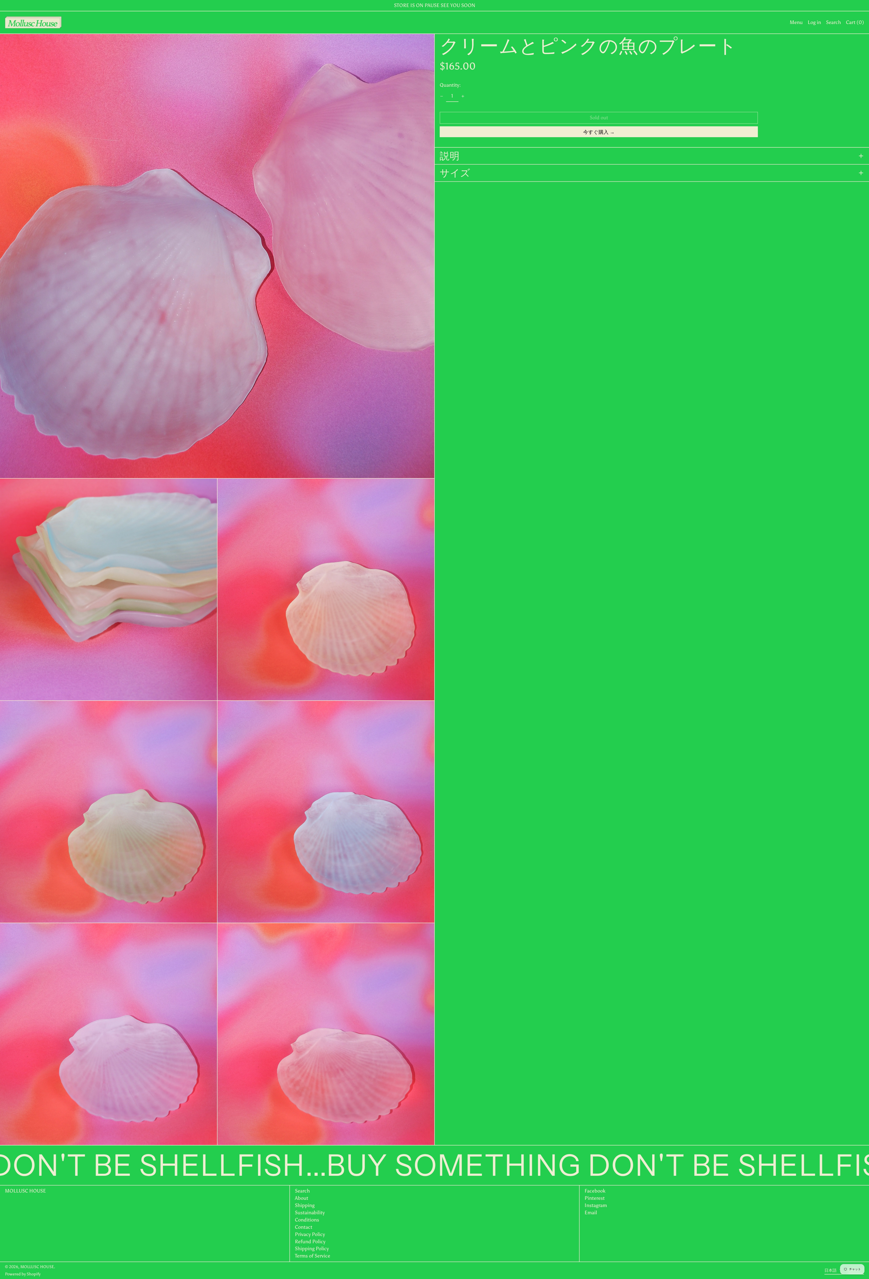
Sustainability (310, 1213)
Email (591, 1213)
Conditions (307, 1220)
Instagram (596, 1205)
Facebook (595, 1191)
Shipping (305, 1205)
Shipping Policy (312, 1248)
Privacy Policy (310, 1234)
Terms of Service (312, 1256)
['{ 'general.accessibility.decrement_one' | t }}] (441, 96)
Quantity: (450, 85)
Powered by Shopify (23, 1274)
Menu (796, 22)
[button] (833, 22)
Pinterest (595, 1198)
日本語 (831, 1270)
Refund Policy (310, 1241)
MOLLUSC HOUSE (25, 1191)
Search (302, 1191)
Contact (303, 1227)
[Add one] (462, 96)
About (301, 1198)
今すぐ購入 (596, 132)
